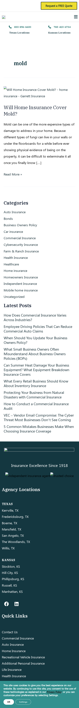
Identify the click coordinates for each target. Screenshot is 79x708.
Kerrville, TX (10, 510)
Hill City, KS (10, 572)
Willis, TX (8, 548)
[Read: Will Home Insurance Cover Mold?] (39, 92)
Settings (23, 701)
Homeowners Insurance (21, 277)
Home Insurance (14, 650)
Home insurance (15, 270)
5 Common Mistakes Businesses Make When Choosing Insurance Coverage (39, 428)
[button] (76, 16)
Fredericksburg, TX (15, 516)
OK (8, 701)
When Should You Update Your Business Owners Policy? (35, 340)
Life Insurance (11, 669)
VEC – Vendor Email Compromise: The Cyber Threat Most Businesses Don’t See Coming (39, 417)
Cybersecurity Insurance (21, 244)
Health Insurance (16, 257)
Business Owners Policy (20, 225)
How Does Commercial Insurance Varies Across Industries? (35, 317)
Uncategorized (14, 296)
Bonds (8, 218)
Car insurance (13, 231)
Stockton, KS (11, 566)
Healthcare (11, 264)
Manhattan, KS (12, 591)
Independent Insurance (20, 283)
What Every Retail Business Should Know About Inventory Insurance (36, 383)
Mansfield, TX (11, 529)
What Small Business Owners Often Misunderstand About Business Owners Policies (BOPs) (35, 354)
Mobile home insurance (21, 290)
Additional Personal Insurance (23, 663)
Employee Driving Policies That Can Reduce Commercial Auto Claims (38, 328)
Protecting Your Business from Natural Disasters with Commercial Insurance (34, 394)
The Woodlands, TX (16, 541)
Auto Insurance (15, 212)
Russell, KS (9, 585)
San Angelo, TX (13, 535)
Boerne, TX (9, 523)
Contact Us (10, 632)
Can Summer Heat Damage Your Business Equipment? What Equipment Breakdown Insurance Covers (36, 370)
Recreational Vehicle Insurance (23, 657)
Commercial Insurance (20, 238)
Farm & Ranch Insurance (21, 251)
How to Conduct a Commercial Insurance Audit (36, 406)
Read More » (13, 173)
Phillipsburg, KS (13, 578)
